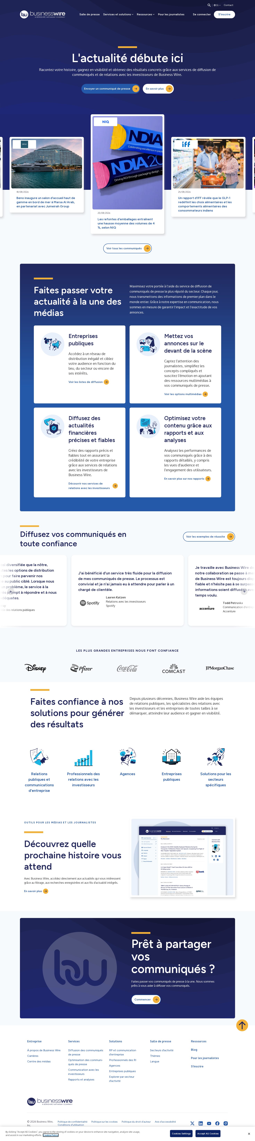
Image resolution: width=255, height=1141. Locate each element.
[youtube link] (209, 1123)
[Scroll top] (242, 1025)
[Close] (249, 1133)
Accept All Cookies (208, 1133)
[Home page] (42, 14)
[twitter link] (192, 1123)
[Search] (209, 5)
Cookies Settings (181, 1133)
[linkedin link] (201, 1123)
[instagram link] (226, 1123)
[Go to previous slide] (10, 591)
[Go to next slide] (244, 591)
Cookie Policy (50, 1135)
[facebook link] (217, 1123)
